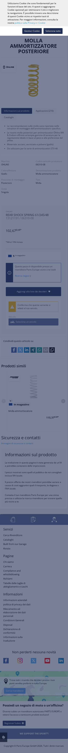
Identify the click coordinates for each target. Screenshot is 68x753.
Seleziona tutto (53, 30)
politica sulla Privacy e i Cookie (30, 22)
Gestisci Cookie (32, 30)
